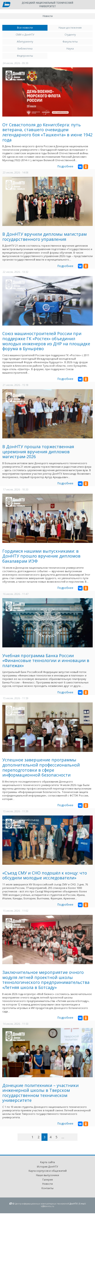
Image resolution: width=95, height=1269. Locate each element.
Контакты (47, 1188)
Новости (47, 1183)
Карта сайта (47, 1162)
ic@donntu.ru (47, 1206)
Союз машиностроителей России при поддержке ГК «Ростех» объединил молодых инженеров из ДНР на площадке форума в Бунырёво (46, 341)
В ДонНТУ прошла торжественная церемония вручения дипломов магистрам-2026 (38, 451)
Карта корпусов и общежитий (48, 1170)
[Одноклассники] (85, 166)
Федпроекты (25, 55)
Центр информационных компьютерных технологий (42, 1203)
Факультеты (70, 41)
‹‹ (23, 1137)
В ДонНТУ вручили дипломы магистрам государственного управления (44, 236)
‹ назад (28, 1138)
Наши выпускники (47, 1175)
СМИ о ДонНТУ (25, 34)
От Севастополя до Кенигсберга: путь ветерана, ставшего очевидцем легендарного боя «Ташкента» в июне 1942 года (47, 132)
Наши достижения (70, 27)
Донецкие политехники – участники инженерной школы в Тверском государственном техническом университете (40, 1093)
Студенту (70, 34)
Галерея (47, 1179)
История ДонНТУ (47, 1166)
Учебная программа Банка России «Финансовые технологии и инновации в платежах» (45, 660)
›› (76, 1137)
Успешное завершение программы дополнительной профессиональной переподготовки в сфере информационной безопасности (41, 767)
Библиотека (25, 48)
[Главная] (6, 5)
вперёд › (69, 1138)
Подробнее (65, 166)
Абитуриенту (25, 41)
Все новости (32, 27)
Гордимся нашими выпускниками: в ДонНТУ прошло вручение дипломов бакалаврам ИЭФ (41, 556)
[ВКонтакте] (80, 166)
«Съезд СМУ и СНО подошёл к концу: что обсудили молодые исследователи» (44, 875)
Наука (70, 48)
